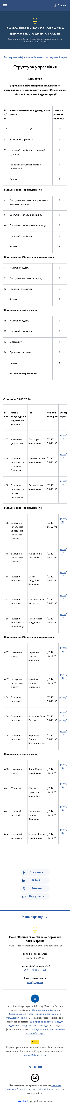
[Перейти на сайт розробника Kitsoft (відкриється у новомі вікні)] (23, 1101)
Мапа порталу (32, 917)
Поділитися (36, 872)
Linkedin (36, 880)
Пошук (62, 5)
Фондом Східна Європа (45, 1010)
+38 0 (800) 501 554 (35, 970)
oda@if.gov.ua (35, 982)
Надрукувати (36, 896)
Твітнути (37, 888)
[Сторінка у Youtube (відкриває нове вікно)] (40, 1067)
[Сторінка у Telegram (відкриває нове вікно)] (30, 1067)
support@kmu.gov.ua (35, 1055)
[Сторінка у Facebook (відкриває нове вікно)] (35, 1067)
